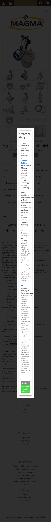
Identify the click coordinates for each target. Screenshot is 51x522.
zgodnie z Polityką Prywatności (26, 162)
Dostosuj (25, 383)
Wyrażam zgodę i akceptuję (25, 389)
